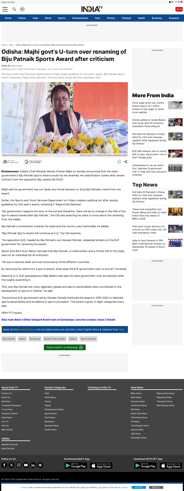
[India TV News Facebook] (176, 2)
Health (141, 18)
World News (50, 397)
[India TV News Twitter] (179, 2)
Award (22, 338)
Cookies (24, 487)
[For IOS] (171, 465)
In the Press (7, 409)
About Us (5, 397)
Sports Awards (88, 338)
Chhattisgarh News (140, 425)
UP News (135, 421)
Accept (139, 487)
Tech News (50, 417)
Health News (50, 429)
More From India (153, 95)
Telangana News (164, 401)
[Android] (173, 2)
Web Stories (7, 429)
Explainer (174, 18)
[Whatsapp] (119, 162)
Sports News (51, 413)
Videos (22, 18)
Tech (97, 18)
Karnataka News (138, 437)
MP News (135, 409)
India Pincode (7, 448)
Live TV (4, 421)
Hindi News (6, 417)
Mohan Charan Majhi (54, 338)
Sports (61, 18)
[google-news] (40, 465)
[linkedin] (33, 465)
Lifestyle (126, 18)
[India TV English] (92, 9)
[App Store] (101, 465)
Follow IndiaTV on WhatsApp (62, 347)
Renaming (35, 338)
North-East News (139, 413)
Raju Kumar (17, 65)
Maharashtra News (165, 393)
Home (8, 18)
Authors (5, 425)
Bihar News (136, 393)
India (35, 18)
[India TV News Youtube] (182, 2)
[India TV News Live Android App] (75, 465)
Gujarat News (137, 429)
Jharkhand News (139, 405)
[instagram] (19, 465)
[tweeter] (11, 465)
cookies (124, 487)
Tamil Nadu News (139, 417)
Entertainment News (54, 409)
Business (157, 18)
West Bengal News (165, 405)
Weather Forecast (9, 444)
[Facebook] (4, 465)
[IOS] (170, 2)
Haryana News (138, 401)
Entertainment (80, 18)
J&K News (135, 433)
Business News (52, 425)
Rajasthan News (164, 397)
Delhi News (136, 397)
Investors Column (9, 413)
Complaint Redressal (11, 405)
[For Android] (145, 465)
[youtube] (26, 465)
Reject (156, 487)
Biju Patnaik (9, 338)
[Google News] (10, 162)
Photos (111, 18)
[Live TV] (179, 9)
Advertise (5, 401)
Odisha (72, 338)
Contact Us (6, 393)
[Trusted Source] (32, 162)
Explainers (49, 421)
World (48, 18)
